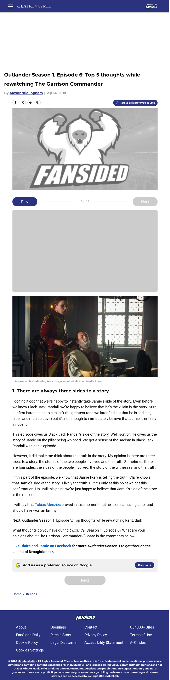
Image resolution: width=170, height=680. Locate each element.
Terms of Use (141, 635)
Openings (58, 627)
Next (145, 202)
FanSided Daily (28, 635)
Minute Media (26, 661)
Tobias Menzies (48, 504)
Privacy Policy (95, 635)
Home (17, 594)
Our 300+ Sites (142, 627)
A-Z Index (138, 642)
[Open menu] (10, 6)
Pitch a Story (60, 635)
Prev (25, 202)
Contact (90, 627)
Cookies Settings (30, 650)
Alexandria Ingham (26, 93)
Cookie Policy (27, 642)
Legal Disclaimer (64, 642)
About (21, 627)
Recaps (31, 594)
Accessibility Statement (103, 642)
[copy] (38, 102)
